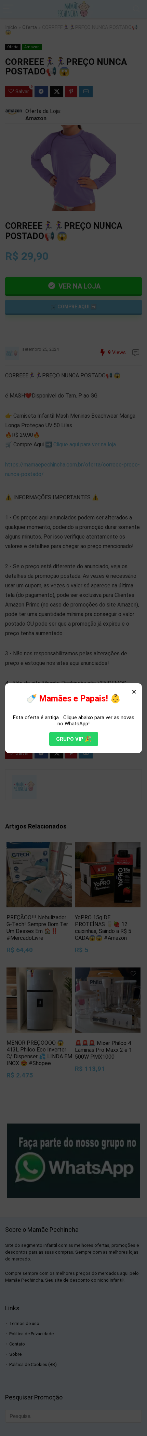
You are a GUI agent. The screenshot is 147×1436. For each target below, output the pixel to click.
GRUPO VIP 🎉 (73, 739)
